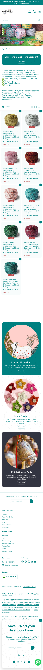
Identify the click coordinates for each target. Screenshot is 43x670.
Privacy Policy (6, 541)
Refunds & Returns (8, 543)
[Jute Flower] (21, 396)
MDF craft (12, 610)
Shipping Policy (7, 551)
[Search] (39, 20)
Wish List (5, 520)
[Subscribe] (33, 648)
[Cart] (34, 11)
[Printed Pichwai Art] (21, 342)
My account (5, 527)
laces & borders (7, 607)
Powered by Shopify (29, 587)
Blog (3, 522)
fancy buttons (19, 607)
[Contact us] (38, 662)
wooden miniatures (23, 610)
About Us (5, 536)
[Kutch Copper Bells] (21, 451)
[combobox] (21, 20)
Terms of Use (6, 546)
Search (4, 549)
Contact (4, 514)
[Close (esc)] (40, 620)
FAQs (3, 538)
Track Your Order (7, 517)
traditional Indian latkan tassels (28, 605)
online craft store (17, 602)
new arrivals (6, 602)
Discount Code (7, 525)
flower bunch (28, 602)
